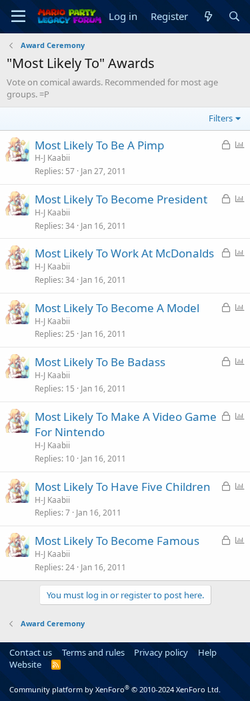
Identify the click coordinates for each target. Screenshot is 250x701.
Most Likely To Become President (121, 199)
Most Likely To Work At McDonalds (124, 253)
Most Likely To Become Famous (117, 540)
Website (25, 664)
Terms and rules (93, 652)
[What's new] (208, 16)
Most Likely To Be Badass (100, 362)
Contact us (30, 652)
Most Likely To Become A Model (117, 307)
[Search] (234, 16)
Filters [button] (221, 118)
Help (207, 652)
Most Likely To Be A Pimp (99, 145)
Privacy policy (161, 652)
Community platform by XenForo (115, 689)
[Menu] (18, 16)
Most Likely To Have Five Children (123, 486)
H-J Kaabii (52, 157)
